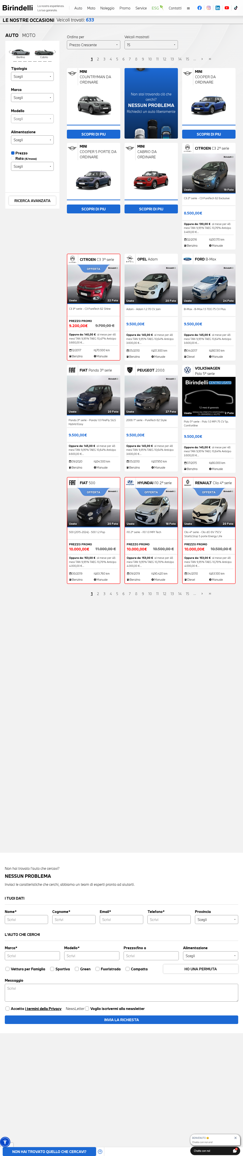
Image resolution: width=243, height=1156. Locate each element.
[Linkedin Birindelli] (217, 7)
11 (157, 59)
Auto (12, 35)
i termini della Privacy (43, 1008)
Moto (28, 35)
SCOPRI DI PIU (93, 134)
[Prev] (10, 52)
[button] (5, 1142)
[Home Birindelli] (18, 7)
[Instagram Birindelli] (208, 7)
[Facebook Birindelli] (199, 7)
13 (172, 59)
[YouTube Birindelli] (226, 7)
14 (180, 59)
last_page (210, 59)
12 (164, 59)
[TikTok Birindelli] (235, 7)
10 (150, 59)
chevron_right (202, 59)
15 (187, 59)
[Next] (55, 52)
